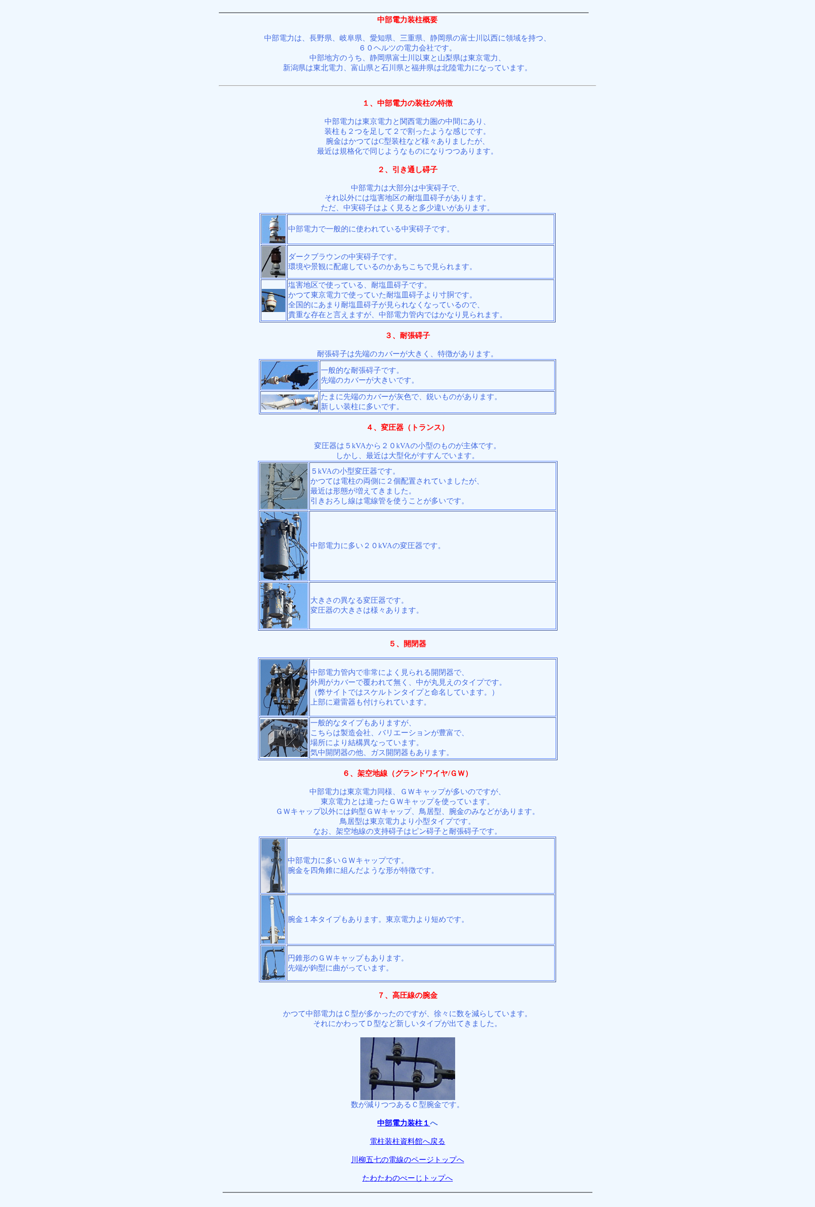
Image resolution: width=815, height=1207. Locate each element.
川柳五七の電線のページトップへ (407, 1160)
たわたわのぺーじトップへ (407, 1178)
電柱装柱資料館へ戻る (407, 1141)
